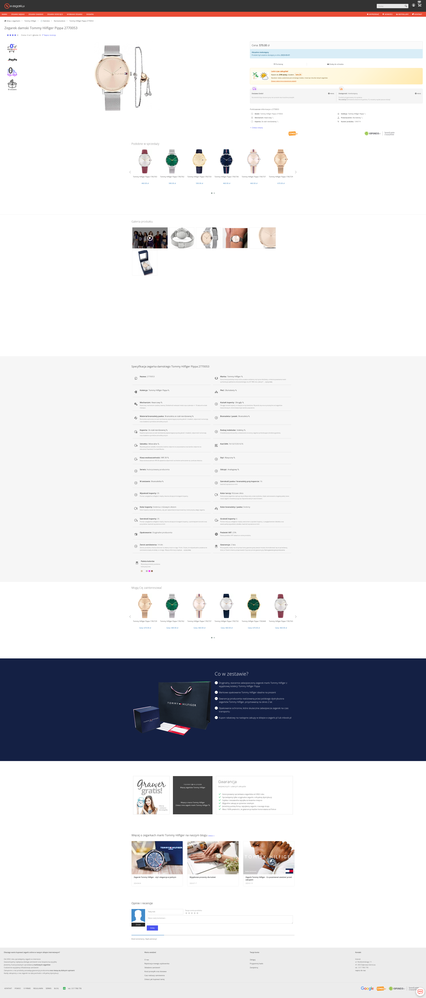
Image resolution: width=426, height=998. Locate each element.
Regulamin (38, 988)
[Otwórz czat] (420, 992)
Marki (4, 14)
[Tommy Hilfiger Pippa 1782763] (145, 161)
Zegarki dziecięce (55, 14)
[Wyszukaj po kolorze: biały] (144, 571)
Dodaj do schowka (336, 64)
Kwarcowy (268, 118)
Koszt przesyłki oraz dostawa (155, 971)
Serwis (48, 988)
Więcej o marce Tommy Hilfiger (193, 802)
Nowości (389, 14)
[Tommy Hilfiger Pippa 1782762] (172, 161)
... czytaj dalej (268, 382)
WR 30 (164, 457)
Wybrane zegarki (74, 14)
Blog (56, 988)
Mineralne (153, 444)
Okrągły (238, 402)
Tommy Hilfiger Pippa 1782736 (227, 177)
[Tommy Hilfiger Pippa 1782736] (226, 161)
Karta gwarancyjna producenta (274, 550)
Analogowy (233, 469)
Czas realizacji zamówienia (154, 975)
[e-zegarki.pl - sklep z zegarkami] (14, 6)
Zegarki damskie (36, 14)
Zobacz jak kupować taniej (154, 979)
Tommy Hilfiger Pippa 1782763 (145, 177)
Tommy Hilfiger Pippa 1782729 (281, 177)
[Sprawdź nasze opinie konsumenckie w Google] (367, 988)
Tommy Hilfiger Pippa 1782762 (172, 177)
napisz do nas (360, 970)
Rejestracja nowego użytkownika (156, 963)
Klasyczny (229, 457)
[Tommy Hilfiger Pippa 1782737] (254, 161)
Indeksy (240, 430)
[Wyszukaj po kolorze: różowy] (149, 571)
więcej (332, 93)
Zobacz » (211, 836)
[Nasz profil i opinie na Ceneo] (381, 988)
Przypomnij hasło (256, 963)
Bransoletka (156, 481)
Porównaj (279, 64)
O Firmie (27, 988)
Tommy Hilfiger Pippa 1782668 (254, 621)
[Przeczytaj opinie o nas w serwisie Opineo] (404, 988)
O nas (146, 960)
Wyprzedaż (374, 14)
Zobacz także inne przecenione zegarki (283, 81)
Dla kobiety (357, 118)
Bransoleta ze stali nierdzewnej (178, 416)
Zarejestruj (254, 967)
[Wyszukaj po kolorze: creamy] (142, 571)
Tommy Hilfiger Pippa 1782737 (254, 177)
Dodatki (90, 14)
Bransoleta (243, 416)
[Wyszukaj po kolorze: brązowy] (152, 571)
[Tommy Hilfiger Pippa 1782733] (199, 161)
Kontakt (418, 14)
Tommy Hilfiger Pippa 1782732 (227, 621)
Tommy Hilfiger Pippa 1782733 (199, 177)
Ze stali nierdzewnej (269, 121)
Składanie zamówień (152, 967)
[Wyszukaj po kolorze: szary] (147, 571)
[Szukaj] (405, 6)
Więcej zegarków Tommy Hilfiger (192, 787)
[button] (413, 5)
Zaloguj (252, 960)
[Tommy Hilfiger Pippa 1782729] (281, 161)
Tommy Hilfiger (234, 376)
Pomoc (18, 988)
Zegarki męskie (18, 14)
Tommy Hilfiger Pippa (356, 114)
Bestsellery (403, 14)
